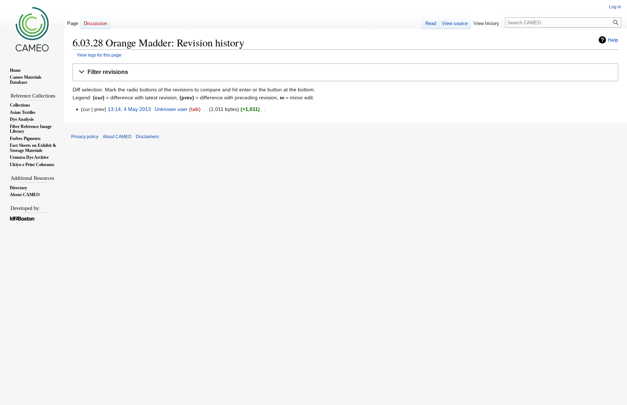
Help (613, 40)
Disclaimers (147, 136)
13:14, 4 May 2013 (129, 109)
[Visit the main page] (32, 29)
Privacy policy (84, 136)
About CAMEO (117, 136)
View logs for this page (99, 55)
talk (195, 109)
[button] (345, 72)
